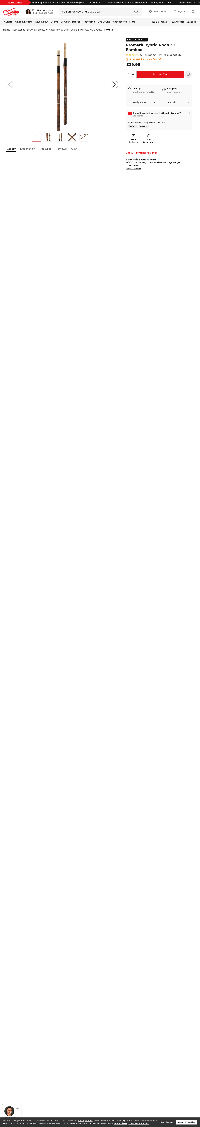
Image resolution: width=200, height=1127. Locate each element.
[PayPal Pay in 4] (133, 126)
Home (6, 29)
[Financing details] (189, 113)
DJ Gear (65, 21)
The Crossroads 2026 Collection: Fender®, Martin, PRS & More (139, 2)
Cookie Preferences (138, 1123)
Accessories (120, 21)
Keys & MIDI (41, 21)
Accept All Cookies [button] (186, 1122)
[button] (39, 12)
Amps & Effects (23, 21)
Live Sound (104, 21)
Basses (76, 21)
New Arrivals (177, 22)
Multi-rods (95, 29)
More (132, 21)
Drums (54, 21)
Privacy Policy (85, 1120)
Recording (89, 21)
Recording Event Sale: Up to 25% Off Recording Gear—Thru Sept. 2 (66, 2)
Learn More (133, 168)
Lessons (191, 22)
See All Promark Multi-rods (142, 152)
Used (164, 22)
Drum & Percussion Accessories (44, 29)
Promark (108, 29)
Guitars (8, 21)
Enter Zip (171, 102)
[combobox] (131, 74)
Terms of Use (120, 1123)
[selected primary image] (62, 84)
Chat (34, 13)
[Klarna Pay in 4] (144, 126)
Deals (155, 22)
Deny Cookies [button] (166, 1122)
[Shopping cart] (193, 12)
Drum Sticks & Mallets (76, 29)
